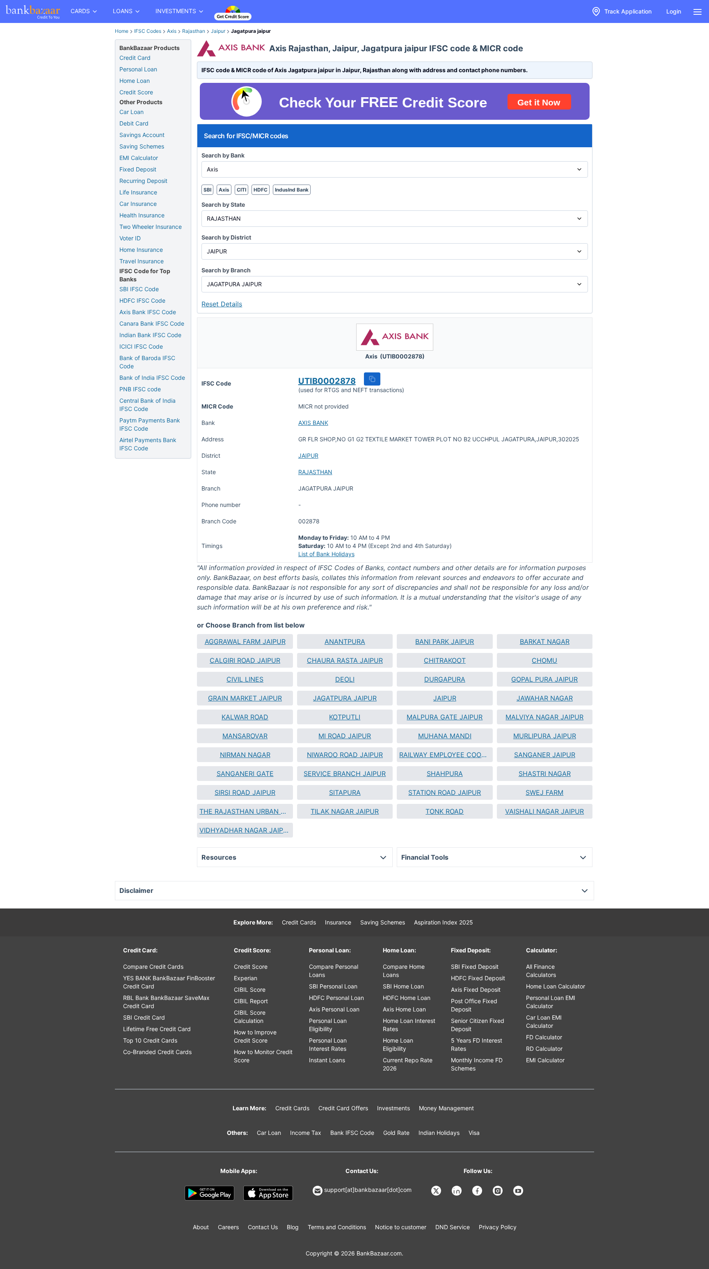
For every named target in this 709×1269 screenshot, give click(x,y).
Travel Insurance (141, 261)
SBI (207, 190)
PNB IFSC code (140, 389)
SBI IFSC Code (139, 288)
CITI (241, 190)
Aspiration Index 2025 (443, 922)
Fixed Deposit (137, 169)
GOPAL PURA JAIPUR (544, 679)
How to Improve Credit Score (255, 1036)
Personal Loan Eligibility (328, 1024)
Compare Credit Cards (153, 966)
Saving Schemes (141, 146)
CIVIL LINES (244, 679)
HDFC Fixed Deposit (478, 978)
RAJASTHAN (315, 471)
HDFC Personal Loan (336, 997)
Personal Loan (138, 69)
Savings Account (142, 134)
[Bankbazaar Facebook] (478, 1191)
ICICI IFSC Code (141, 346)
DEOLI (344, 679)
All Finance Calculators (541, 970)
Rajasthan (193, 31)
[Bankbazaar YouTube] (519, 1191)
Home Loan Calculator (555, 986)
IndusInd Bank (292, 190)
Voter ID (130, 238)
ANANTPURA (345, 641)
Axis (171, 31)
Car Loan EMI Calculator (544, 1021)
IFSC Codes (147, 31)
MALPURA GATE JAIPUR (445, 717)
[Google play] (209, 1193)
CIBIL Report (251, 1000)
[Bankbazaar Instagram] (498, 1191)
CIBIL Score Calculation (249, 1016)
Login (673, 11)
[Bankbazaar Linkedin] (457, 1191)
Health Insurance (142, 215)
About (201, 1226)
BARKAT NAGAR (544, 641)
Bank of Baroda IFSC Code (147, 362)
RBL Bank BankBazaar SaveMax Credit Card (166, 1001)
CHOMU (544, 660)
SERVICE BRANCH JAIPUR (345, 773)
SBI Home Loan (403, 986)
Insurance (338, 922)
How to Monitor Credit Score (263, 1056)
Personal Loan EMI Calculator (550, 1001)
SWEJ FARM (544, 792)
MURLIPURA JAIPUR (544, 736)
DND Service (452, 1226)
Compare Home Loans (404, 970)
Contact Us (263, 1226)
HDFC (261, 190)
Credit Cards (299, 922)
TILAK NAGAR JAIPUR (345, 811)
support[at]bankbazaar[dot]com (368, 1189)
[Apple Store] (268, 1193)
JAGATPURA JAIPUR (345, 698)
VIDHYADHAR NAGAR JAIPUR (244, 830)
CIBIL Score (249, 989)
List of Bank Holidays (326, 553)
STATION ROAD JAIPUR (444, 792)
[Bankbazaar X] (437, 1191)
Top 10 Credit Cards (150, 1040)
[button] (372, 379)
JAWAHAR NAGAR (545, 698)
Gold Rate (396, 1132)
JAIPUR (308, 455)
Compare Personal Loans (333, 970)
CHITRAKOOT (445, 660)
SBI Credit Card (144, 1017)
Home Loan (134, 80)
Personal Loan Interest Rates (328, 1044)
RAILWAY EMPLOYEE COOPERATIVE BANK (444, 755)
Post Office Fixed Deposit (474, 1005)
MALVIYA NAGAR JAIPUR (544, 717)
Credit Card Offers (343, 1108)
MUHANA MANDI (444, 736)
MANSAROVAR (245, 736)
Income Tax (305, 1132)
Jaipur (218, 31)
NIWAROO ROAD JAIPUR (345, 755)
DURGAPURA (444, 679)
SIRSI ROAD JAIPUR (245, 792)
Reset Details (221, 304)
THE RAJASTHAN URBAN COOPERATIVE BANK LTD (244, 811)
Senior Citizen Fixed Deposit (477, 1024)
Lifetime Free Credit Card (157, 1028)
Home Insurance (141, 249)
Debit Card (134, 123)
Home (121, 31)
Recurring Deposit (143, 180)
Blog (293, 1226)
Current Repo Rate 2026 (407, 1064)
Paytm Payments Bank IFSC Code (149, 424)
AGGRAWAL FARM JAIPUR (245, 641)
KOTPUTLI (344, 717)
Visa (474, 1132)
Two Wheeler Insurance (150, 226)
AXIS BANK (313, 422)
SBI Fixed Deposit (475, 966)
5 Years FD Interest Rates (476, 1044)
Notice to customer (400, 1226)
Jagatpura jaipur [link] (251, 31)
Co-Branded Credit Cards (157, 1051)
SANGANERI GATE (245, 773)
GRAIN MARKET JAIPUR (245, 698)
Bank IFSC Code (352, 1132)
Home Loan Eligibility (398, 1044)
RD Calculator (544, 1048)
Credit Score (136, 92)
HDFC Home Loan (406, 997)
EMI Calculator (138, 157)
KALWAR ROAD (245, 717)
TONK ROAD (444, 811)
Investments (393, 1108)
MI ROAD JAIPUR (344, 736)
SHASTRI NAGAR (545, 773)
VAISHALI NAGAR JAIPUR (544, 811)
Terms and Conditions (337, 1226)
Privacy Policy (498, 1226)
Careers (228, 1226)
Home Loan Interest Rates (409, 1024)
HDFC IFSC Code (142, 300)
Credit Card (135, 57)
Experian (245, 978)
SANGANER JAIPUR (544, 755)
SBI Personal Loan (333, 986)
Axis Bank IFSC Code (147, 311)
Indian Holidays (439, 1132)
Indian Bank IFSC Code (150, 334)
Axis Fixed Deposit (476, 989)
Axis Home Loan (404, 1009)
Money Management (446, 1108)
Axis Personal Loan (334, 1009)
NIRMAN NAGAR (245, 755)
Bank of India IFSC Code (152, 377)
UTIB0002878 (327, 381)
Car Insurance (138, 203)
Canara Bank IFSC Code (151, 323)
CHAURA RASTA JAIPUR (345, 660)
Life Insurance (138, 192)
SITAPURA (345, 792)
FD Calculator (544, 1037)
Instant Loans (327, 1060)
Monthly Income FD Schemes (477, 1064)
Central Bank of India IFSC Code (147, 404)
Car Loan (131, 111)
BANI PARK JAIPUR (444, 641)
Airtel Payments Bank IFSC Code (147, 444)
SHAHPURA (445, 773)
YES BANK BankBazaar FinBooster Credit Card (169, 982)
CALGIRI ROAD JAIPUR (245, 660)
